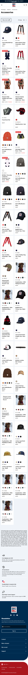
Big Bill (6, 672)
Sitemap (3, 669)
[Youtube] (17, 615)
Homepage (3, 9)
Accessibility (19, 667)
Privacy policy (4, 667)
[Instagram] (14, 615)
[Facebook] (11, 615)
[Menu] (1, 5)
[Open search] (24, 5)
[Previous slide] (2, 1)
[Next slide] (26, 1)
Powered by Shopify (12, 672)
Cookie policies (12, 667)
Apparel (8, 9)
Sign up (14, 631)
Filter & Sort (5, 20)
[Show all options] (24, 277)
